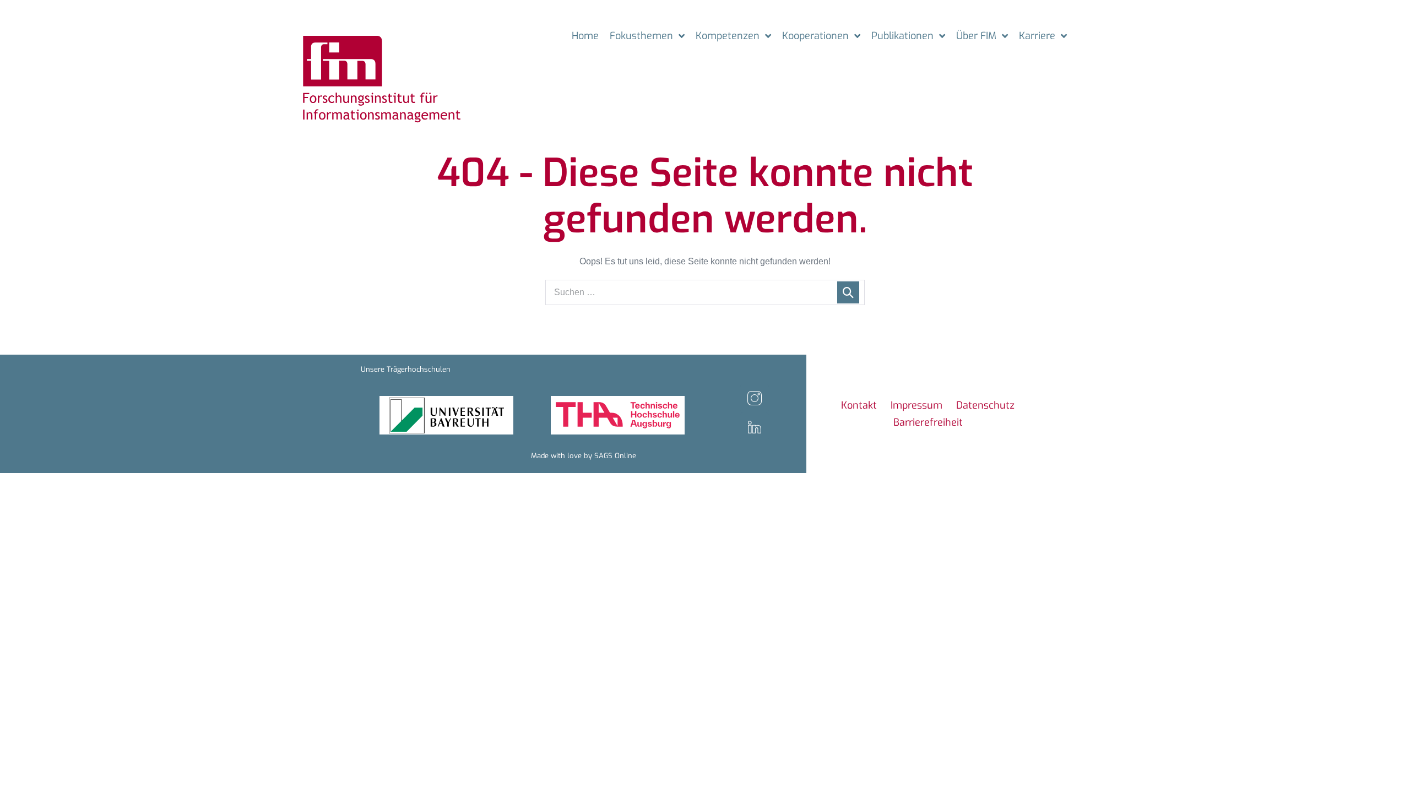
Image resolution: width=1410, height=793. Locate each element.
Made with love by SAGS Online (583, 455)
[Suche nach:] (705, 292)
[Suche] (848, 292)
